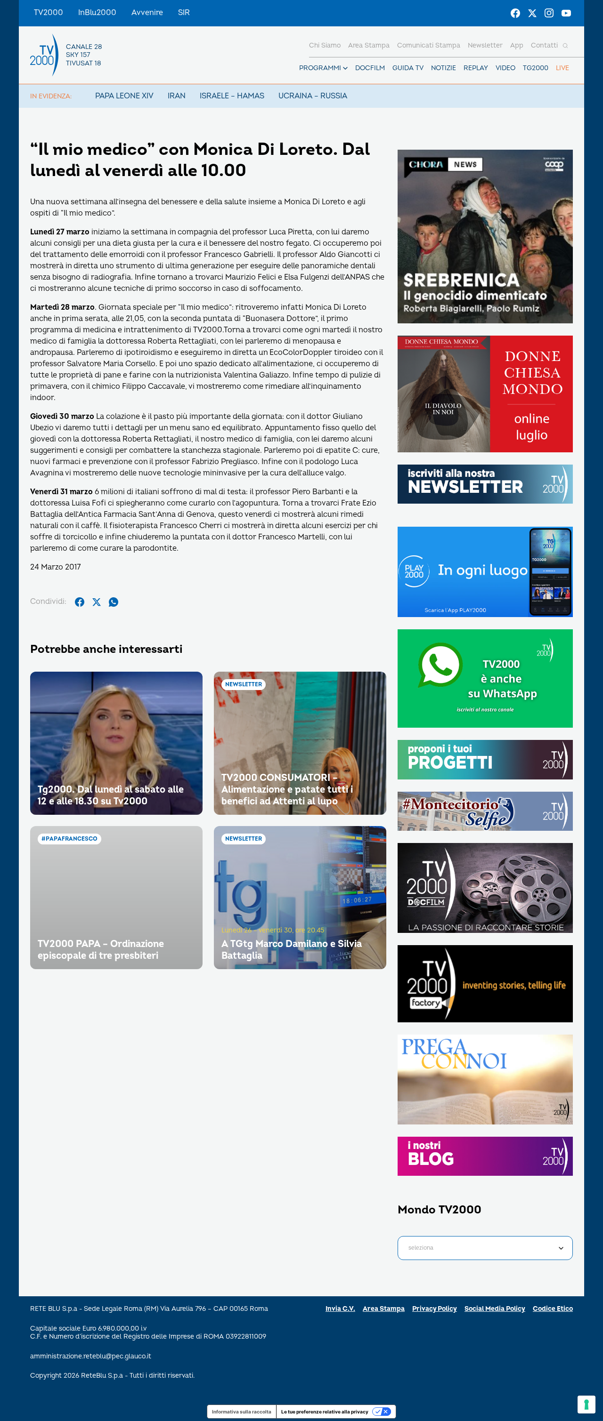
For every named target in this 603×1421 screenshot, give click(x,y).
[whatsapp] (113, 602)
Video (505, 68)
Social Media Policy (494, 1309)
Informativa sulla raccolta (241, 1411)
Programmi (320, 68)
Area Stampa (384, 1309)
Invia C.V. (340, 1309)
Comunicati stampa (428, 45)
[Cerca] (565, 45)
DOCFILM (370, 68)
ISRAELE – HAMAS (232, 96)
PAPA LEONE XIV (124, 96)
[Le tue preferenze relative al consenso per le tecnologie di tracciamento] (586, 1404)
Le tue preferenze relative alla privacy (324, 1411)
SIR (184, 12)
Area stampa (369, 45)
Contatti (544, 45)
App (516, 45)
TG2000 (535, 68)
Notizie (443, 68)
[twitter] (96, 602)
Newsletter (485, 45)
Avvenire (147, 12)
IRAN (177, 96)
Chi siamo (325, 45)
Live (562, 68)
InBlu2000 (97, 12)
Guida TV (408, 68)
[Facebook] (515, 13)
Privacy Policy (434, 1309)
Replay (476, 68)
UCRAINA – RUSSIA (312, 96)
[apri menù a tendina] (345, 68)
